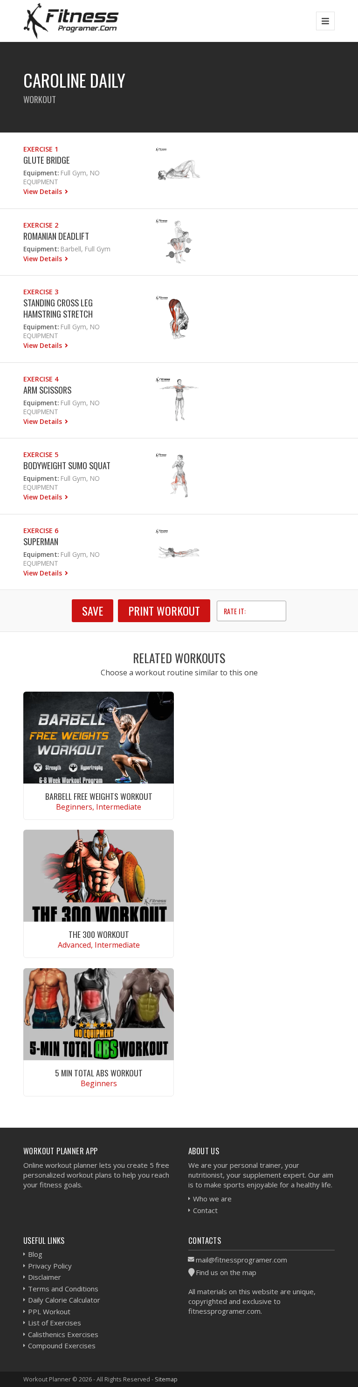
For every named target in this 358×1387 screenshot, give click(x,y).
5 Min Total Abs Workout (99, 1073)
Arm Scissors (47, 389)
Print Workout (164, 610)
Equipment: (41, 172)
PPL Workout (49, 1311)
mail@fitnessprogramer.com (241, 1259)
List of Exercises (54, 1322)
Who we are (212, 1198)
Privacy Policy (50, 1265)
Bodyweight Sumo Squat (66, 465)
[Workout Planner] (71, 21)
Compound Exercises (62, 1345)
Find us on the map (226, 1272)
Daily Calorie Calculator (64, 1299)
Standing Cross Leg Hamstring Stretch (58, 308)
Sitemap (166, 1379)
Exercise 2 (40, 225)
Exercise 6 (40, 530)
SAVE (92, 610)
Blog (35, 1254)
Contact (205, 1210)
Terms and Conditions (63, 1288)
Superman (40, 541)
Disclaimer (44, 1277)
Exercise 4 (40, 378)
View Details (43, 191)
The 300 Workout (99, 934)
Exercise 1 (40, 149)
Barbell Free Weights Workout (98, 796)
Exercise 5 (40, 454)
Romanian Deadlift (56, 235)
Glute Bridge (46, 159)
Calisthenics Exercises (63, 1334)
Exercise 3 (40, 291)
